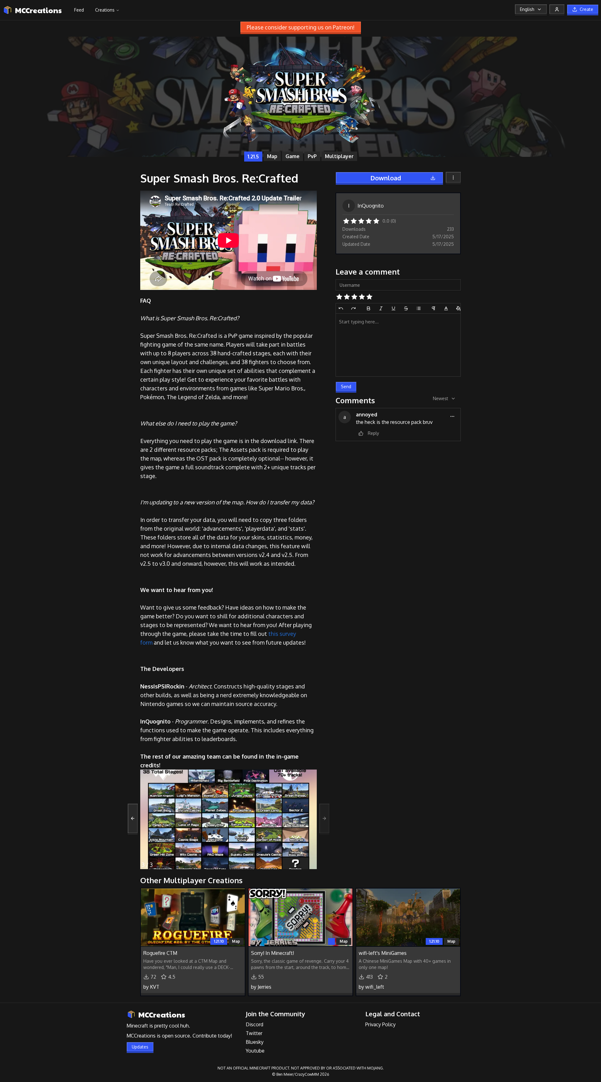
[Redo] (353, 308)
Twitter (254, 1033)
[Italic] (381, 308)
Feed (79, 10)
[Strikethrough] (406, 308)
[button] (346, 220)
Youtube (255, 1051)
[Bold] (368, 308)
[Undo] (341, 308)
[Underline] (393, 308)
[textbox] (398, 345)
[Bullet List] (419, 308)
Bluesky (255, 1042)
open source (176, 1036)
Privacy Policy (380, 1024)
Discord (254, 1024)
